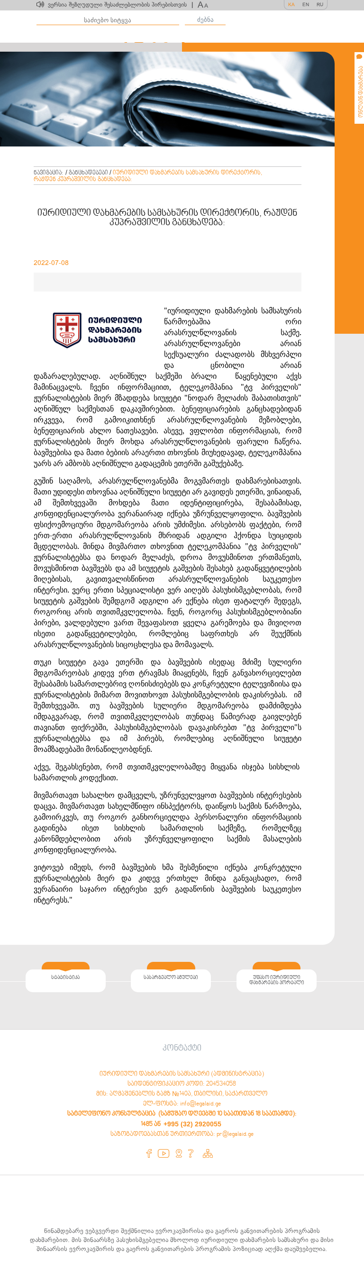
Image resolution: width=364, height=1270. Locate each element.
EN (305, 4)
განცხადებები (88, 173)
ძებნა (205, 19)
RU (320, 4)
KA (291, 4)
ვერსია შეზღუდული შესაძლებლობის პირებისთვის (120, 4)
